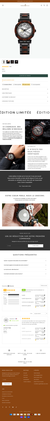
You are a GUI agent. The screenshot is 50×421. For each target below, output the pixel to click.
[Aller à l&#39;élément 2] (8, 62)
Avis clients (36, 379)
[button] (6, 67)
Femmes (26, 377)
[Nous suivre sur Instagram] (6, 407)
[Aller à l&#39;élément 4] (16, 62)
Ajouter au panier (25, 75)
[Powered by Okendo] (8, 286)
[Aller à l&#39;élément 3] (12, 62)
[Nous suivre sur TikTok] (16, 407)
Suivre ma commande (7, 391)
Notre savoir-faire (38, 377)
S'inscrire (36, 245)
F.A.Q (3, 398)
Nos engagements (38, 375)
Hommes (26, 375)
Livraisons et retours (6, 394)
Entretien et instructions (7, 396)
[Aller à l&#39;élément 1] (4, 62)
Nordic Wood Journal (38, 381)
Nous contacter (5, 400)
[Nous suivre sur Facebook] (2, 407)
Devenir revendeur (6, 402)
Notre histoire (37, 373)
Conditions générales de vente (41, 383)
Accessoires (26, 379)
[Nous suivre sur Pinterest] (9, 407)
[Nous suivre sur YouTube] (13, 407)
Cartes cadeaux (27, 381)
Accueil (25, 373)
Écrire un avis (44, 285)
